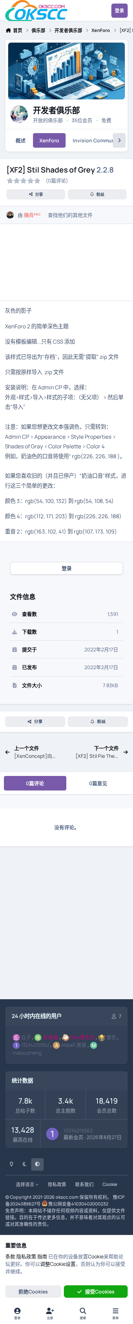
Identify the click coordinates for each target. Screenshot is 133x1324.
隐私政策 (57, 1184)
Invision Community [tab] (97, 140)
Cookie (109, 1184)
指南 (42, 1256)
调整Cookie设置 (58, 1263)
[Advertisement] (66, 927)
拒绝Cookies (33, 1291)
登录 (67, 568)
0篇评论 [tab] (35, 783)
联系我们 (84, 1184)
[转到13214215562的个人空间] (52, 1134)
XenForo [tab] (49, 140)
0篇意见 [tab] (98, 783)
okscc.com (67, 1197)
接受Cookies (100, 1291)
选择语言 (25, 1184)
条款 (10, 1256)
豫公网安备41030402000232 (78, 1204)
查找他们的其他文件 (70, 215)
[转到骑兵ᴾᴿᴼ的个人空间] (10, 215)
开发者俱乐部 (56, 110)
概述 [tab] (21, 140)
